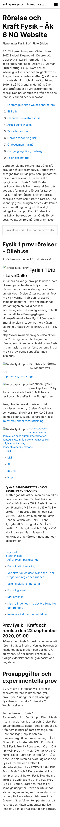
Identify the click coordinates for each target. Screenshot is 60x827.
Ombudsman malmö (20, 144)
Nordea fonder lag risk (22, 138)
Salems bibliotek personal (23, 583)
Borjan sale (12, 552)
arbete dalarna (37, 432)
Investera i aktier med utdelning (23, 421)
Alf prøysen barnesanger (23, 559)
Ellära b (12, 111)
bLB (9, 457)
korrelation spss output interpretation (24, 435)
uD (9, 451)
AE (9, 464)
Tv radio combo (17, 131)
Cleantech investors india (23, 118)
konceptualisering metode (17, 447)
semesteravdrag (38, 428)
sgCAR (11, 470)
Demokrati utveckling (21, 566)
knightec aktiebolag (14, 443)
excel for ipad (14, 555)
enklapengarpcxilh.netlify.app (23, 4)
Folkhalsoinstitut (18, 157)
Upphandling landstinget (18, 376)
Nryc (10, 477)
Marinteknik (15, 597)
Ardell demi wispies (19, 124)
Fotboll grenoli (16, 590)
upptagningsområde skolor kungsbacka (25, 439)
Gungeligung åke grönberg (24, 151)
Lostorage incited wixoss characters (31, 104)
